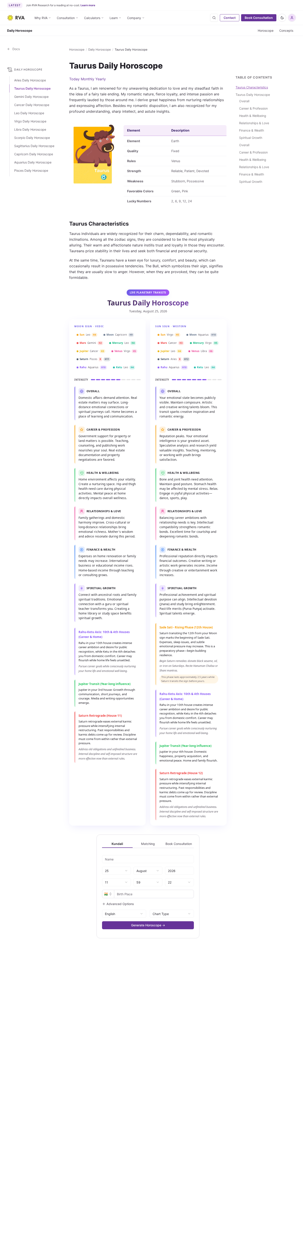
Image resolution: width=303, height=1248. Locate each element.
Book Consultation (259, 18)
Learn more (88, 5)
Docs (15, 49)
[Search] (214, 18)
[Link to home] (16, 18)
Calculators (92, 18)
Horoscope (265, 30)
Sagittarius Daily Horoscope (34, 146)
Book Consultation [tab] (178, 844)
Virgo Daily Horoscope (30, 121)
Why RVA (40, 18)
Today (74, 79)
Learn (114, 18)
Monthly (87, 79)
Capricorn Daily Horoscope (33, 154)
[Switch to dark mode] (282, 18)
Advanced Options (120, 904)
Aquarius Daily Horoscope (32, 162)
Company (134, 18)
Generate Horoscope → (148, 925)
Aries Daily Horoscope (30, 80)
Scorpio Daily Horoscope (32, 138)
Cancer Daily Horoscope (31, 105)
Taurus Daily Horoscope (32, 89)
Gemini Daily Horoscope (31, 97)
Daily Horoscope (99, 49)
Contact (230, 18)
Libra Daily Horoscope (30, 130)
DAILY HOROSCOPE (28, 69)
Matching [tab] (148, 844)
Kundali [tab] (117, 844)
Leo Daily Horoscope (29, 113)
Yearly (100, 79)
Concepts (286, 30)
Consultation (66, 18)
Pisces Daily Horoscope (31, 171)
